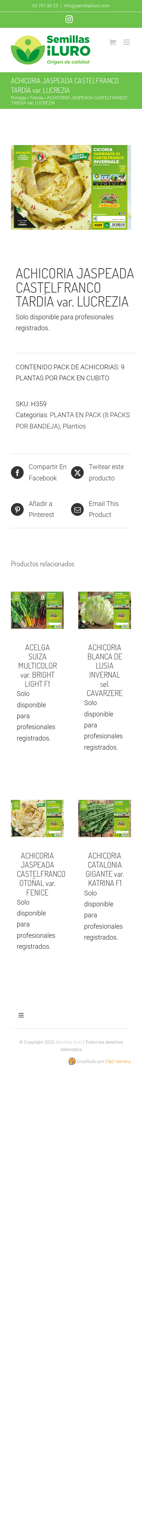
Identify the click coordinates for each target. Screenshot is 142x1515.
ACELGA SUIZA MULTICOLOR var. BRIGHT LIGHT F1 (37, 665)
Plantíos (74, 426)
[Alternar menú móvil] (127, 42)
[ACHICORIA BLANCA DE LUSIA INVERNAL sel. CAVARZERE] (104, 610)
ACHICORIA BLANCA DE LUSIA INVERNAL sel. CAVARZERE (105, 670)
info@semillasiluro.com (87, 5)
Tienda (36, 97)
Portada (18, 97)
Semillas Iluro (69, 1042)
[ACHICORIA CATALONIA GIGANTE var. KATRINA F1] (104, 818)
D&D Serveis (118, 1061)
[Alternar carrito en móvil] (112, 42)
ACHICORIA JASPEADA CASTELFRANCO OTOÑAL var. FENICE (41, 873)
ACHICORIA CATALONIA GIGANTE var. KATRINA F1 (105, 869)
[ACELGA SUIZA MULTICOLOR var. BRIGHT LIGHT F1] (37, 610)
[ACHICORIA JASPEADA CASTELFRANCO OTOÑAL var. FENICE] (37, 818)
